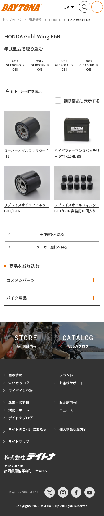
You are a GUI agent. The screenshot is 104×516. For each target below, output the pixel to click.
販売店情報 (68, 402)
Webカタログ (18, 382)
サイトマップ (18, 441)
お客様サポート (71, 382)
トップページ (11, 19)
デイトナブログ (20, 417)
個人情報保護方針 (73, 429)
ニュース (66, 409)
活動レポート (18, 409)
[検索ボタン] (84, 7)
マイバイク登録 (20, 390)
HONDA (55, 19)
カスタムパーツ (20, 280)
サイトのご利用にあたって (27, 431)
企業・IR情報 (18, 402)
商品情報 (35, 19)
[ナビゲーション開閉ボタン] (97, 7)
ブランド (66, 374)
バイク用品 (16, 298)
